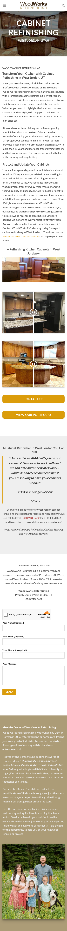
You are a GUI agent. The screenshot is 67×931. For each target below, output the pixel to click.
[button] (4, 6)
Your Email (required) (13, 636)
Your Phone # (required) (14, 650)
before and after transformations (20, 236)
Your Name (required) (13, 622)
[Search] (63, 6)
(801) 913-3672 (31, 517)
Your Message (9, 663)
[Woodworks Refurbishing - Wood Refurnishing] (33, 5)
